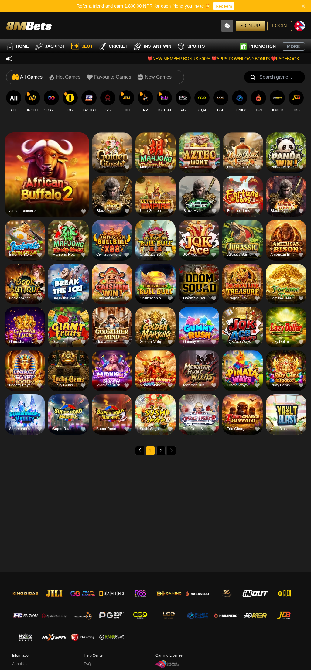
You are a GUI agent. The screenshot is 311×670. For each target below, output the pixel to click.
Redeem (224, 6)
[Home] (29, 26)
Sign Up (250, 25)
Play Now (46, 177)
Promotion (262, 46)
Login (279, 25)
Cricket (118, 46)
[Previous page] (139, 450)
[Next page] (171, 450)
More (293, 46)
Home (22, 46)
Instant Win (157, 46)
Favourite (47, 163)
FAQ (87, 664)
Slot (87, 46)
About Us (19, 664)
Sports (196, 46)
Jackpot (55, 46)
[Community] (227, 26)
